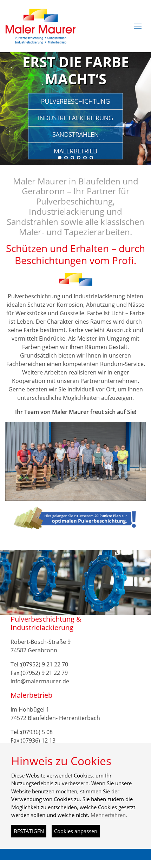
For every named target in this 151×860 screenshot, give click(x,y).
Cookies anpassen (75, 831)
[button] (138, 26)
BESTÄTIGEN (29, 831)
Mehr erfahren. (109, 814)
